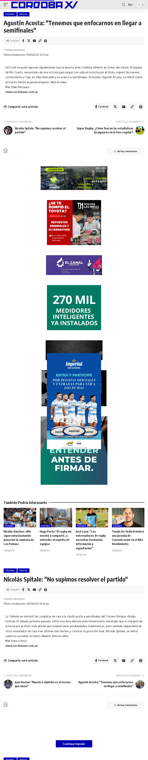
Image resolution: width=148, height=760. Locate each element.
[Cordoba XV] (44, 4)
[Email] (34, 41)
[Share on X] (28, 41)
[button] (7, 4)
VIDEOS (23, 14)
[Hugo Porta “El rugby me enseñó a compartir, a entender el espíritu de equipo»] (56, 517)
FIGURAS (10, 14)
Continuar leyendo (74, 743)
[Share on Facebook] (23, 41)
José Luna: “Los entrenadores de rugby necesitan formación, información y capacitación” (91, 540)
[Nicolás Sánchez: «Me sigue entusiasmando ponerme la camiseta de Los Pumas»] (20, 517)
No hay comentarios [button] (127, 151)
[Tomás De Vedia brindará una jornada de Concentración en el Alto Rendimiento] (128, 517)
